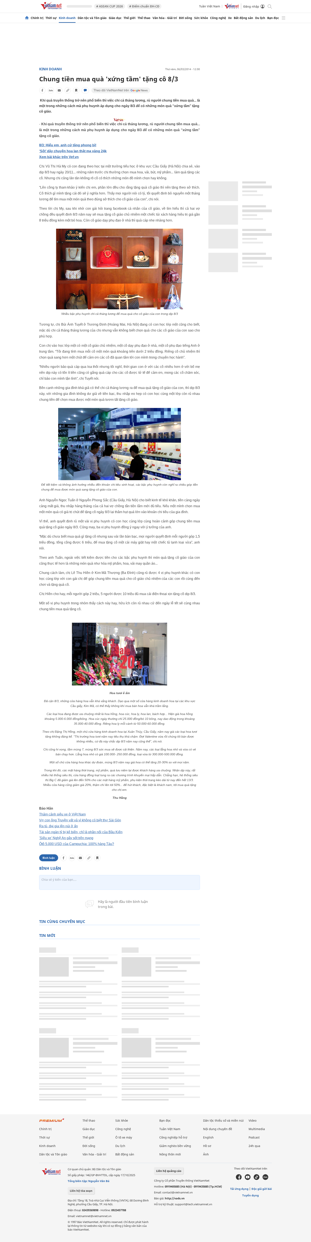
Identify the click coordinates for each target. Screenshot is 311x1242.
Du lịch (260, 17)
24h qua (254, 1146)
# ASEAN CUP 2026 (109, 6)
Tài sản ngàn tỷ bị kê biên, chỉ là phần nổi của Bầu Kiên (80, 832)
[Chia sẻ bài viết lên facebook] (42, 90)
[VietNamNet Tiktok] (256, 1179)
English (208, 1137)
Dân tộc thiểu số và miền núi (223, 1120)
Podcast (254, 1137)
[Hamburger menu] (283, 17)
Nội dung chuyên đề (217, 1129)
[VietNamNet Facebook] (239, 1179)
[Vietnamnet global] (231, 8)
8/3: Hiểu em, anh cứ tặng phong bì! (67, 145)
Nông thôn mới (170, 1154)
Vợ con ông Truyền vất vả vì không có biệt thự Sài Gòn (80, 820)
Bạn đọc (273, 17)
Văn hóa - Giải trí (165, 17)
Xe (230, 17)
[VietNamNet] (27, 18)
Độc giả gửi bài (262, 1189)
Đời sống (185, 17)
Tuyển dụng (250, 1195)
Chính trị (37, 17)
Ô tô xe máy (123, 1137)
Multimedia (257, 1129)
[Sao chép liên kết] (68, 90)
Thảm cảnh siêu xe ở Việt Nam (62, 814)
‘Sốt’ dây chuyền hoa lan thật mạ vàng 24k (73, 151)
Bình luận (49, 858)
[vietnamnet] (52, 10)
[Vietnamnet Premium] (52, 1122)
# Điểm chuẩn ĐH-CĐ (144, 6)
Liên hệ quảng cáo (168, 1171)
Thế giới (129, 17)
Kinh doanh (67, 17)
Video (252, 1120)
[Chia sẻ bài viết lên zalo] (51, 90)
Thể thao (144, 17)
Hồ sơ (207, 1146)
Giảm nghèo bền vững (175, 1146)
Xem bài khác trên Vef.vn (59, 157)
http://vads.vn (175, 1198)
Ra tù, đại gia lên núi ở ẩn (58, 826)
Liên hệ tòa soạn (81, 1191)
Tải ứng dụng (239, 1189)
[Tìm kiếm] (269, 6)
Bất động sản (243, 17)
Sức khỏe (201, 17)
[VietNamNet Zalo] (265, 1179)
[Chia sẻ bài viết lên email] (59, 90)
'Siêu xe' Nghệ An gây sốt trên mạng (66, 838)
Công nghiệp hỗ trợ (173, 1137)
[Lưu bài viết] (76, 90)
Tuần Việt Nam (209, 6)
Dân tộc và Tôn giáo (92, 17)
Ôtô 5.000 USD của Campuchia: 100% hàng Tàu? (76, 844)
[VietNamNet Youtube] (247, 1179)
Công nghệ (218, 17)
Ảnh (206, 1154)
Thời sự (51, 17)
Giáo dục (115, 17)
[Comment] (85, 90)
